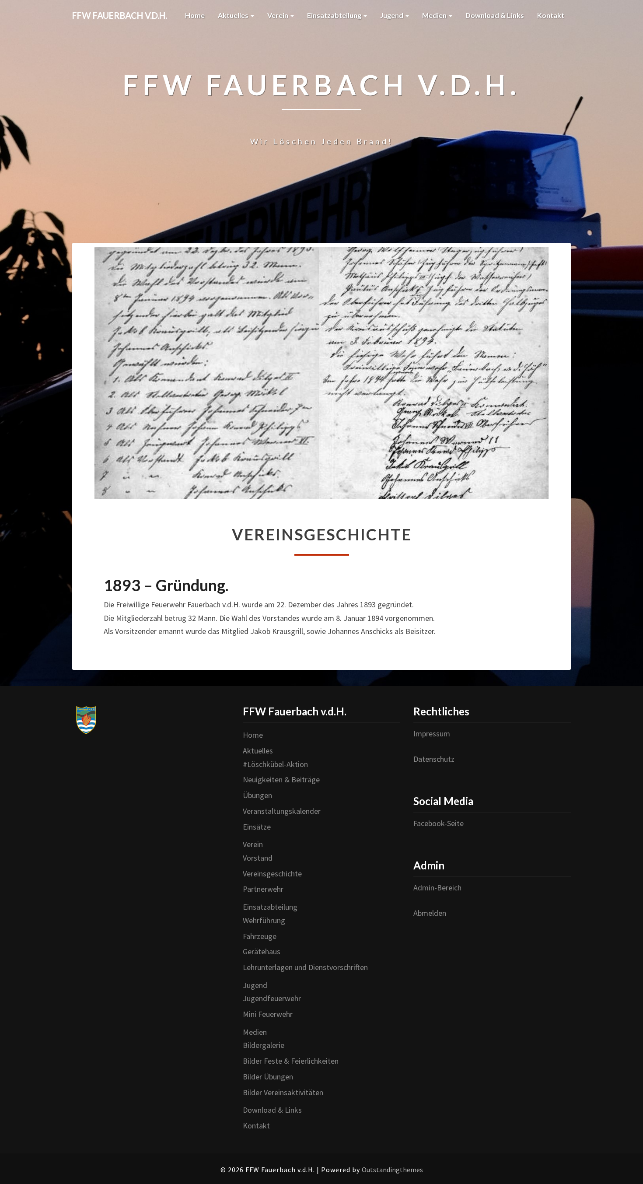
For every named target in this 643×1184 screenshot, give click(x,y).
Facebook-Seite (438, 823)
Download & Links (494, 15)
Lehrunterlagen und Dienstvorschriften (305, 967)
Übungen (257, 795)
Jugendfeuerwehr (272, 998)
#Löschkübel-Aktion (275, 764)
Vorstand (258, 858)
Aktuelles (234, 15)
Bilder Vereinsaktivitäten (283, 1092)
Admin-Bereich (437, 888)
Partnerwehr (263, 889)
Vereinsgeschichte (272, 874)
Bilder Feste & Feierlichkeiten (291, 1061)
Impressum (431, 734)
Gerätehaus (261, 951)
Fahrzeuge (259, 936)
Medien (435, 15)
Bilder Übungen (268, 1077)
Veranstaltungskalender (282, 811)
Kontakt (550, 15)
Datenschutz (433, 759)
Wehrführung (264, 920)
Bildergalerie (263, 1045)
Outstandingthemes (392, 1169)
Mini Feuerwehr (268, 1014)
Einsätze (257, 827)
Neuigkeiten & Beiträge (281, 779)
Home (195, 15)
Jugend (392, 15)
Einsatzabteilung (335, 15)
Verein (278, 15)
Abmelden (429, 913)
